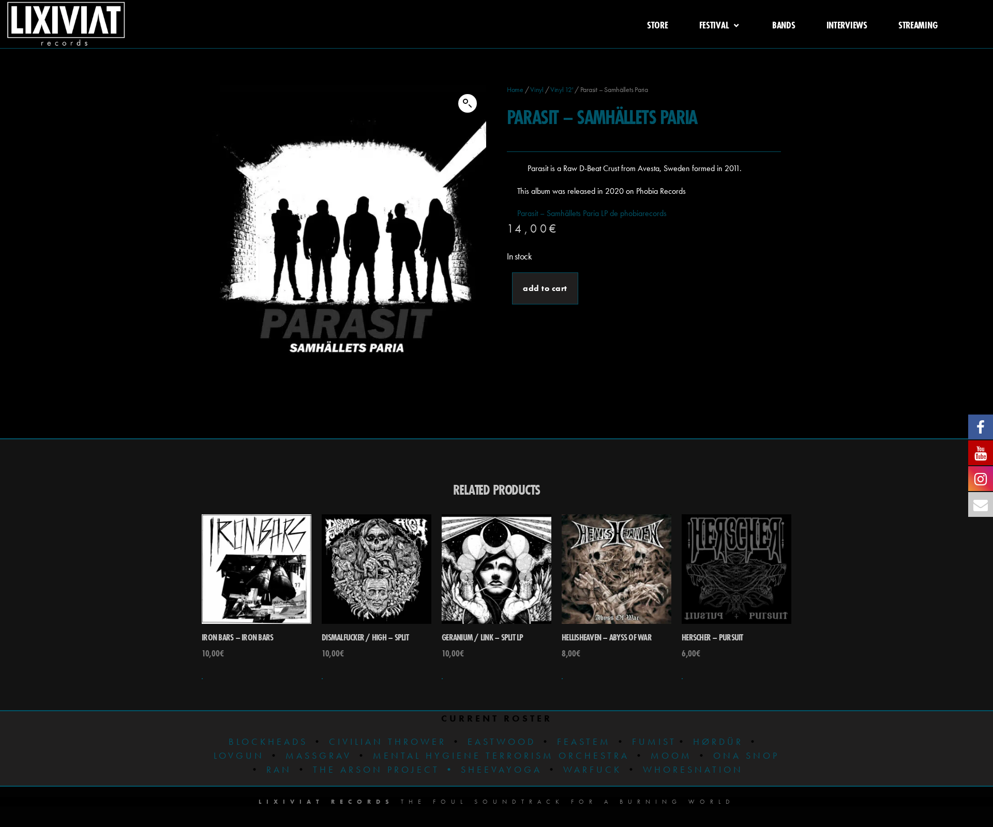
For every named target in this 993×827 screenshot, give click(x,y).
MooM (671, 755)
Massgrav (318, 755)
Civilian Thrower (387, 741)
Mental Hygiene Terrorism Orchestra (498, 755)
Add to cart (545, 288)
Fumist (654, 741)
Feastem (584, 741)
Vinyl (537, 89)
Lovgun (239, 755)
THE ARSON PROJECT (378, 769)
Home (515, 89)
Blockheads (268, 741)
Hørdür (718, 741)
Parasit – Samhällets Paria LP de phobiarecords (592, 213)
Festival (714, 25)
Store (657, 25)
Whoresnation (693, 769)
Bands (783, 25)
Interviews (846, 25)
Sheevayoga (493, 769)
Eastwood (502, 741)
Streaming (918, 25)
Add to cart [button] (202, 678)
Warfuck (592, 769)
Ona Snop (746, 755)
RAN (279, 769)
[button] (467, 103)
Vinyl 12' (562, 89)
